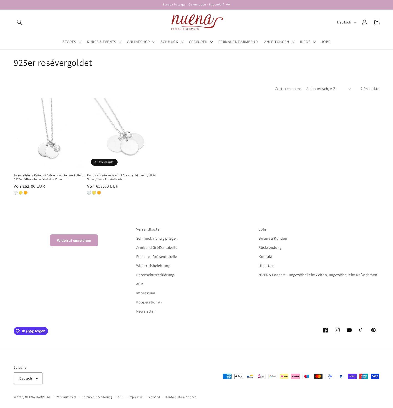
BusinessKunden (273, 238)
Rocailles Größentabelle (156, 256)
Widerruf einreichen (74, 240)
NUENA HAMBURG (37, 397)
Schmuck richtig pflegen (157, 238)
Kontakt (265, 256)
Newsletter (145, 311)
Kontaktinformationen (180, 397)
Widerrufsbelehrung (153, 265)
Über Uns (267, 265)
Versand (154, 397)
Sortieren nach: (288, 88)
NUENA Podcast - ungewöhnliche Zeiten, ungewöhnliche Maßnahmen (318, 274)
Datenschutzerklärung (155, 274)
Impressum (145, 292)
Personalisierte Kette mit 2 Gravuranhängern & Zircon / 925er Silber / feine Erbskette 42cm (49, 177)
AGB (139, 283)
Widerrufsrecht (66, 397)
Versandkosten (149, 229)
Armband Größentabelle (156, 247)
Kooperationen (149, 302)
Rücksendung (270, 247)
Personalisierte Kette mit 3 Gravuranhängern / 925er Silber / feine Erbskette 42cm (121, 177)
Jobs (263, 229)
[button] (20, 22)
